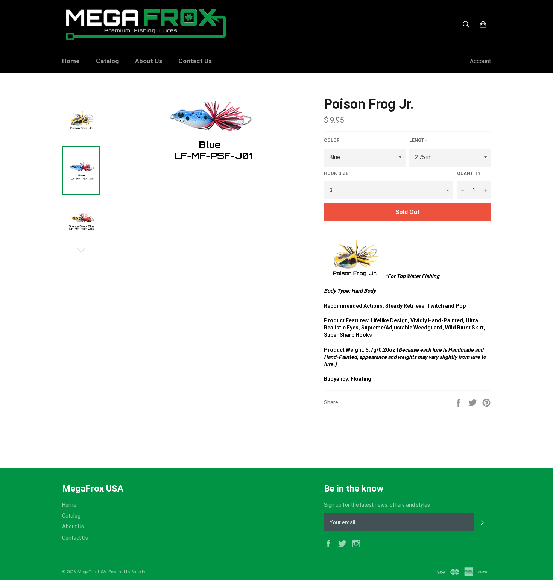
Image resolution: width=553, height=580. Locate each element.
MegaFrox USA (91, 571)
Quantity (469, 173)
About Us (148, 61)
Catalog (107, 61)
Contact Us (195, 61)
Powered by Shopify (126, 571)
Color (332, 140)
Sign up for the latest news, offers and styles (377, 505)
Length (418, 140)
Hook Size (336, 173)
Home (71, 61)
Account (480, 61)
